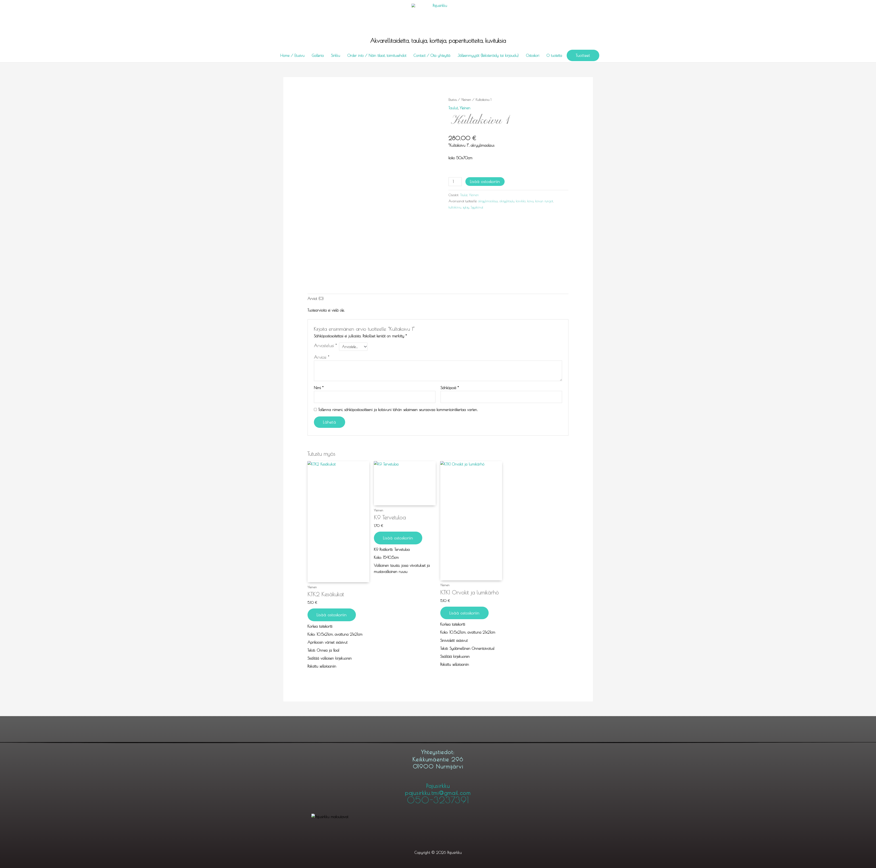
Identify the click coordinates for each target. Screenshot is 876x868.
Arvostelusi (325, 345)
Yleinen (466, 99)
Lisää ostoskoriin (485, 181)
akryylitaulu (506, 201)
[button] (583, 55)
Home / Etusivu (292, 55)
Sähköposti (450, 388)
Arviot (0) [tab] (316, 298)
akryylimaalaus (488, 201)
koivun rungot (544, 201)
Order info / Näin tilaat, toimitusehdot (376, 55)
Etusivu (452, 99)
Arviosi (321, 357)
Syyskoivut (477, 207)
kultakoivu (454, 207)
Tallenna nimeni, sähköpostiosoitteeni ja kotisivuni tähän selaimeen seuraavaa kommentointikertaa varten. (398, 410)
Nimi (318, 388)
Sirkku (335, 55)
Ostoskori (532, 55)
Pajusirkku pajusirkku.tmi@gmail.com (438, 793)
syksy (466, 207)
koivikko (521, 201)
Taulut (453, 108)
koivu (530, 201)
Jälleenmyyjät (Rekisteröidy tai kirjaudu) (488, 55)
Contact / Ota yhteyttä (432, 55)
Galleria (318, 55)
